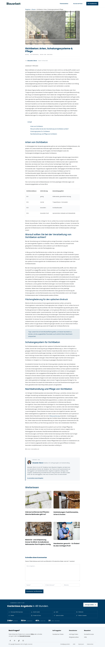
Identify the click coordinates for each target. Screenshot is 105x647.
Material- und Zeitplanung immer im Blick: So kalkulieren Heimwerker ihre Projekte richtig (38, 542)
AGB (74, 644)
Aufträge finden (73, 634)
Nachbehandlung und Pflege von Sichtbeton (43, 134)
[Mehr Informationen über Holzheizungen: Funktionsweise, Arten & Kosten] (66, 499)
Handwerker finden (58, 634)
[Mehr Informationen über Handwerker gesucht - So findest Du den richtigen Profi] (66, 531)
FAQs (32, 634)
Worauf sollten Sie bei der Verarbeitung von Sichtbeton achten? (49, 129)
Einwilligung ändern (65, 644)
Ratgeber (28, 9)
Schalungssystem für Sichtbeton (40, 131)
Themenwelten (64, 3)
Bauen (34, 9)
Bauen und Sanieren (46, 54)
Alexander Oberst (32, 60)
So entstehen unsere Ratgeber (35, 478)
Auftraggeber (34, 54)
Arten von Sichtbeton (36, 126)
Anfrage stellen (89, 604)
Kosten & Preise (77, 3)
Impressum (81, 644)
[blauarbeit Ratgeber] (13, 4)
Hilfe (85, 637)
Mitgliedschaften (74, 637)
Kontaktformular (25, 636)
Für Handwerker (92, 3)
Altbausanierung (54, 416)
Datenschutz (90, 644)
